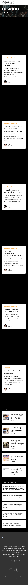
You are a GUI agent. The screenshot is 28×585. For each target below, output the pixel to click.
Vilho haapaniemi (7, 486)
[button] (25, 2)
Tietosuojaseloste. (9, 577)
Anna (9, 81)
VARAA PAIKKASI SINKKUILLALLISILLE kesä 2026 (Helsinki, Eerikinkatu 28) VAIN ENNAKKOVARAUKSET (13, 488)
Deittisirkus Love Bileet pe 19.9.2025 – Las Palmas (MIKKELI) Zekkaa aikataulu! (13, 497)
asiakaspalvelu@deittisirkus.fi (14, 561)
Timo (4, 495)
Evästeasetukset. (19, 577)
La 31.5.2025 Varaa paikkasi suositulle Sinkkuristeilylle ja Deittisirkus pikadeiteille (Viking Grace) (14, 523)
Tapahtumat (14, 58)
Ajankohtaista (7, 58)
